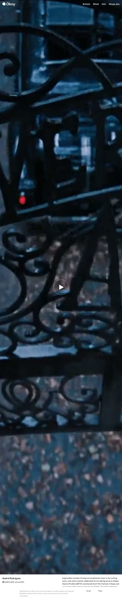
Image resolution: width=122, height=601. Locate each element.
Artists (86, 4)
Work (96, 4)
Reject (100, 591)
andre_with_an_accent (14, 582)
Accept (88, 591)
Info (104, 4)
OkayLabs (114, 4)
